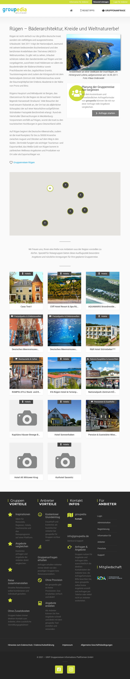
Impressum (67, 645)
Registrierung (103, 529)
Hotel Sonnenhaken (64, 434)
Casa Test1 (26, 306)
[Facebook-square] (59, 669)
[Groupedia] (71, 10)
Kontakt (78, 519)
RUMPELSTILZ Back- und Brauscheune (31, 392)
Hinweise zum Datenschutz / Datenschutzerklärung (31, 645)
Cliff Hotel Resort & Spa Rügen (65, 306)
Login (99, 516)
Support (101, 555)
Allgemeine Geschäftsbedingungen (96, 645)
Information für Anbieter (104, 538)
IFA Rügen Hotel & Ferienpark (65, 392)
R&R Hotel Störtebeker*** (102, 349)
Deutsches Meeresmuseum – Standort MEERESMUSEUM (40, 349)
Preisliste (102, 548)
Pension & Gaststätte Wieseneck (104, 434)
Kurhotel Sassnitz (64, 477)
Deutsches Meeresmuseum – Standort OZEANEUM (75, 349)
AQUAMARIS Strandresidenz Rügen (106, 306)
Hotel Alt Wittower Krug (26, 477)
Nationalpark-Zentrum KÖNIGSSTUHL (107, 392)
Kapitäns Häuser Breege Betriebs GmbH (32, 434)
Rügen (31, 162)
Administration (104, 522)
